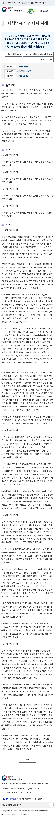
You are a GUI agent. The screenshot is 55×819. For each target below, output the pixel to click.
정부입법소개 (39, 799)
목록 (42, 59)
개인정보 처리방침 (9, 799)
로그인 (45, 11)
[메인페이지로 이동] (12, 9)
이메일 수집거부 (25, 799)
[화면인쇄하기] (51, 59)
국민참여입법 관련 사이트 (11, 805)
